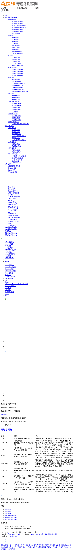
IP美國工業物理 (10, 276)
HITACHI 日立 (9, 292)
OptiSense (8, 275)
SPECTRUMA (9, 258)
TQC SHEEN (9, 278)
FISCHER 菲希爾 (10, 271)
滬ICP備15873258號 (14, 534)
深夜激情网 (42, 545)
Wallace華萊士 (9, 265)
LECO (7, 263)
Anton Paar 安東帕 (10, 267)
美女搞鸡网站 (33, 545)
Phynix (7, 282)
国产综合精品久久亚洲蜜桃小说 (57, 545)
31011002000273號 (37, 534)
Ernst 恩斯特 (9, 248)
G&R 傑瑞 (8, 246)
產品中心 (8, 509)
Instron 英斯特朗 (10, 254)
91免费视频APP (12, 549)
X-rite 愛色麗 (9, 273)
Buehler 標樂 (9, 244)
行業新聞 (8, 513)
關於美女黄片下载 (11, 517)
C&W (6, 280)
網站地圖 (48, 534)
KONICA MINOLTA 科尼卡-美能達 (16, 284)
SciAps (7, 294)
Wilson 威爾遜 (9, 242)
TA (6, 259)
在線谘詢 (4, 414)
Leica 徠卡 (8, 256)
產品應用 (8, 511)
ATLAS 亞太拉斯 (10, 286)
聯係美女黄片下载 (11, 519)
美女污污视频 (24, 545)
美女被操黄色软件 (11, 515)
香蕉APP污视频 (52, 547)
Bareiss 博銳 (8, 252)
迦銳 (6, 295)
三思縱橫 (8, 290)
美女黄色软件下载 (13, 545)
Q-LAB (7, 261)
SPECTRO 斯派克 (10, 250)
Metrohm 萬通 (9, 269)
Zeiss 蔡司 (8, 288)
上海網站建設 (12, 536)
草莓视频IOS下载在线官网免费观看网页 (32, 547)
